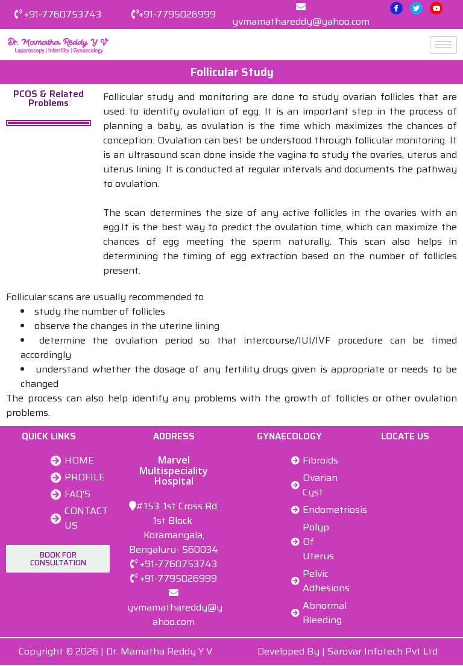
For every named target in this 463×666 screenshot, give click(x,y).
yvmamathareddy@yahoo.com (301, 21)
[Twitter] (416, 8)
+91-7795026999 (177, 14)
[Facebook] (396, 8)
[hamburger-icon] (443, 45)
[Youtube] (436, 8)
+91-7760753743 (62, 14)
